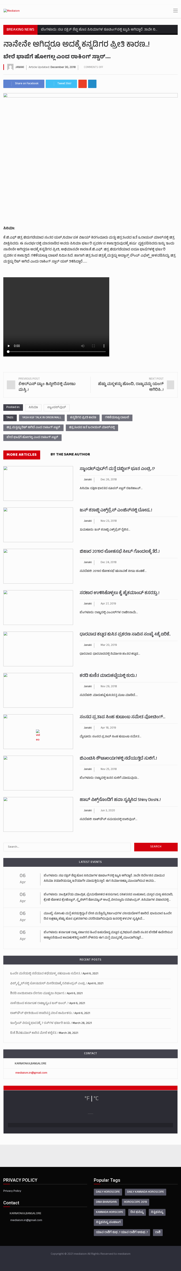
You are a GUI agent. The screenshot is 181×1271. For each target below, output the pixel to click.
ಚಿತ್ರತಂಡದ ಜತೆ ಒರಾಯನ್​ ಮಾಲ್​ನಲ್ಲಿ (92, 427)
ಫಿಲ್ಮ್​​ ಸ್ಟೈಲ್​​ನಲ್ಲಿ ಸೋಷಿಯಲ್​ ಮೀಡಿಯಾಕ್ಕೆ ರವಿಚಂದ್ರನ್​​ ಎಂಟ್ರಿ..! (48, 983)
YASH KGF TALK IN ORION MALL (41, 417)
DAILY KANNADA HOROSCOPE (145, 1192)
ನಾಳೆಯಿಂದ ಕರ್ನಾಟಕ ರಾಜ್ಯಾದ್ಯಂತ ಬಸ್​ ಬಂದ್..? (39, 1003)
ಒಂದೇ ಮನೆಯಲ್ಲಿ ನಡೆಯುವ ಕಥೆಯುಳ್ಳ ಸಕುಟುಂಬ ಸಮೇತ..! (46, 973)
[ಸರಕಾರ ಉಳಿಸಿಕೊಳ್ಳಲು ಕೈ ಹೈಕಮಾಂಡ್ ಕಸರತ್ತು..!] (38, 607)
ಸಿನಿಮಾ (33, 407)
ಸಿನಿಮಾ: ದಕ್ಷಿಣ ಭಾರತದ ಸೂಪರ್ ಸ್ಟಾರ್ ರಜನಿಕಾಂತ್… (111, 488)
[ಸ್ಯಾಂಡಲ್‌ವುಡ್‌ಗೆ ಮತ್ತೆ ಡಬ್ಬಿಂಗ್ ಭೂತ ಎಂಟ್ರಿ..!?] (38, 483)
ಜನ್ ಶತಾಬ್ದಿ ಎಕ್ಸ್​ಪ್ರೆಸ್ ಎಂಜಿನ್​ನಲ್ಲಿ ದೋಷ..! (116, 510)
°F (87, 1099)
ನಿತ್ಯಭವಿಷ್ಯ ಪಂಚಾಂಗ (108, 1222)
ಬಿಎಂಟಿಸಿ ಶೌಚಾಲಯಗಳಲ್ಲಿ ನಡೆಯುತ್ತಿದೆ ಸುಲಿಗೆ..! (118, 758)
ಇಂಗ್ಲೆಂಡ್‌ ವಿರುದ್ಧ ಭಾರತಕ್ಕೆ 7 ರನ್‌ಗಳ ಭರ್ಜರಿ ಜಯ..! (41, 1023)
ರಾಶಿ (157, 1232)
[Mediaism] (12, 11)
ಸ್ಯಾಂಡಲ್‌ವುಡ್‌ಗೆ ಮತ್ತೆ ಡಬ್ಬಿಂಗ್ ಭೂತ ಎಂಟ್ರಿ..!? (117, 469)
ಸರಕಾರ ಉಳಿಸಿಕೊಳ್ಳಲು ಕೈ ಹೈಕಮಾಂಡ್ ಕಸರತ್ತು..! (119, 593)
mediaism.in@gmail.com (31, 1073)
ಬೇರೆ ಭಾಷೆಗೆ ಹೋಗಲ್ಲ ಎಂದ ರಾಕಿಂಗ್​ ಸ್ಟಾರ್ (32, 437)
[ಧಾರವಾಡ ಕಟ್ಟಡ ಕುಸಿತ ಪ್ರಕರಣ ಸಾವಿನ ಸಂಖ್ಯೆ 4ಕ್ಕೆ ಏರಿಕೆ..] (38, 649)
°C (96, 1099)
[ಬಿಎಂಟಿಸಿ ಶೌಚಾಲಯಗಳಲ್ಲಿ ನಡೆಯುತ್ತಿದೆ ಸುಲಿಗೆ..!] (38, 773)
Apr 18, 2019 (108, 728)
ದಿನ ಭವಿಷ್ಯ (137, 1212)
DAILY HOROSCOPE (108, 1192)
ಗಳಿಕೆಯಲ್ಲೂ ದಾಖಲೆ (117, 417)
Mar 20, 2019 (109, 645)
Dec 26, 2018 (109, 480)
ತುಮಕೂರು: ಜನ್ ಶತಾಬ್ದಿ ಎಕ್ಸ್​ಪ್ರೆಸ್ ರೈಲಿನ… (105, 530)
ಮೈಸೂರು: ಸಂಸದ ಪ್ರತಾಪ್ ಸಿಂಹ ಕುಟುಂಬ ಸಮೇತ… (110, 736)
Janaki (19, 67)
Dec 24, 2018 (109, 562)
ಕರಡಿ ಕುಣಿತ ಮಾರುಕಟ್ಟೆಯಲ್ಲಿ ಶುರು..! (108, 676)
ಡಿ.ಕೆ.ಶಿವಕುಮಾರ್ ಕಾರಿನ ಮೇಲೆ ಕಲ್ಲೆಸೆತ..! (34, 1033)
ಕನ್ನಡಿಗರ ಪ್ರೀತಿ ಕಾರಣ (83, 417)
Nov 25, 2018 (109, 769)
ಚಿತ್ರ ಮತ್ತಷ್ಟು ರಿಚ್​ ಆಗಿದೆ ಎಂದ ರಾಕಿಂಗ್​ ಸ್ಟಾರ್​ (33, 427)
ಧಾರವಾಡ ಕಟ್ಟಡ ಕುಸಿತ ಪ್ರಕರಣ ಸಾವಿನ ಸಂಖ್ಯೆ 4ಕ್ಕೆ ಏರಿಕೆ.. (125, 634)
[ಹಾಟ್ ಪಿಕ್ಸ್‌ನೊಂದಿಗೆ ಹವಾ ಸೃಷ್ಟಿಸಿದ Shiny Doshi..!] (38, 814)
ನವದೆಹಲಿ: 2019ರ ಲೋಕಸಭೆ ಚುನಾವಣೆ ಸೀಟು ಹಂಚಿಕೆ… (113, 571)
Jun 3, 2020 (108, 810)
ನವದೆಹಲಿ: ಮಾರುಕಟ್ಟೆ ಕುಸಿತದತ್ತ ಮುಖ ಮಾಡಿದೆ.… (109, 695)
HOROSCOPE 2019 (135, 1202)
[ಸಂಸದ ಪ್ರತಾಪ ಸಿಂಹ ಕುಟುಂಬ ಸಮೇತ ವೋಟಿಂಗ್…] (38, 731)
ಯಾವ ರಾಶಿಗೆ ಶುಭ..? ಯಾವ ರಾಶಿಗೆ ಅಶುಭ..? (122, 1232)
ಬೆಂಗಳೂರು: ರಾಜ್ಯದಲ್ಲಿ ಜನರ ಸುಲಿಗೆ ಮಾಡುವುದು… (109, 778)
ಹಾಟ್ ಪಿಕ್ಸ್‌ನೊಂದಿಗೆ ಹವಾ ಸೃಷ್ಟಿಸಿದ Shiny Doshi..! (120, 800)
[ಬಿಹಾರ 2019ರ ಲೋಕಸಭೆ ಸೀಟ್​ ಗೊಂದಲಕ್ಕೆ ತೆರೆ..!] (38, 566)
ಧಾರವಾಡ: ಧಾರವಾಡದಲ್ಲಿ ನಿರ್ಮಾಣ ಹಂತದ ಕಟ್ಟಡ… (110, 654)
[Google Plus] (82, 84)
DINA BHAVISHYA (106, 1202)
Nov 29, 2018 (109, 686)
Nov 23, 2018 (109, 521)
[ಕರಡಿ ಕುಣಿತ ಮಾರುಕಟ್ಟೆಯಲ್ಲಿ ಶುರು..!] (38, 690)
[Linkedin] (92, 84)
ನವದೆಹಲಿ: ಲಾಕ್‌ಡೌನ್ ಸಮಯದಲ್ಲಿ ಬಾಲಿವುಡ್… (108, 819)
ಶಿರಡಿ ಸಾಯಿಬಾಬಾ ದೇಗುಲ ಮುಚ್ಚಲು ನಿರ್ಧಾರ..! (38, 993)
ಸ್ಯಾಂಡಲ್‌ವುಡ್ (56, 407)
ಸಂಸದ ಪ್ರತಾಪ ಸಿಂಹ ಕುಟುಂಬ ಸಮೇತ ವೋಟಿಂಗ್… (122, 717)
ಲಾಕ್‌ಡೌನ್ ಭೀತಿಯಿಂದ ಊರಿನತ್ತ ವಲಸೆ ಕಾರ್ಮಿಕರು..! (42, 1013)
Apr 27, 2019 (108, 604)
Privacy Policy (12, 1191)
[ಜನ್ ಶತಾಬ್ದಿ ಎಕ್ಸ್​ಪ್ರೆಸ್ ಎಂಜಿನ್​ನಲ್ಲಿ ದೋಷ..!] (38, 524)
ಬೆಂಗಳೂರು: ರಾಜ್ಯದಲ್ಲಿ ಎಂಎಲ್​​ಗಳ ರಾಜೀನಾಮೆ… (109, 612)
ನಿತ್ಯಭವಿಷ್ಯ (157, 1212)
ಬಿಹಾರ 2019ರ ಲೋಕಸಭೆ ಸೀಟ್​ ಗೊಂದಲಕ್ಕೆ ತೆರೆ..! (120, 552)
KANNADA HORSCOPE (109, 1212)
